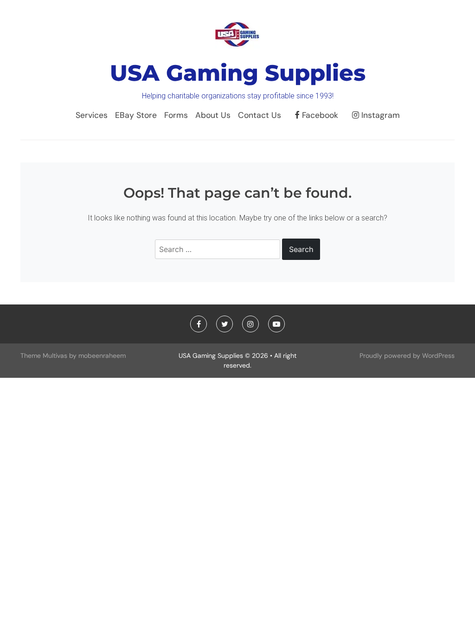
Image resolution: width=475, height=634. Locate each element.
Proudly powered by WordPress (407, 355)
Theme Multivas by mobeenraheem (73, 355)
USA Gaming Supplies (238, 72)
